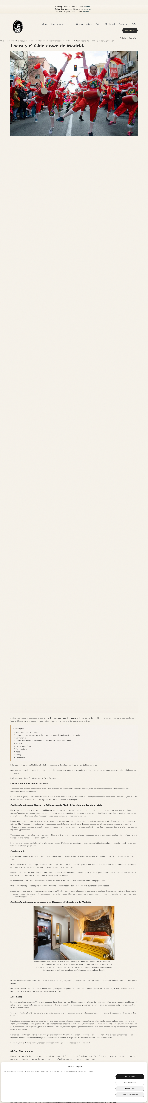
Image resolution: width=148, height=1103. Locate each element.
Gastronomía (20, 738)
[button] (141, 1066)
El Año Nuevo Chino (23, 746)
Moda (17, 752)
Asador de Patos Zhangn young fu (91, 881)
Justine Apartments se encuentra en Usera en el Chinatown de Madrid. (43, 741)
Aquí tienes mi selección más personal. (75, 1043)
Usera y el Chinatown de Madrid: (28, 732)
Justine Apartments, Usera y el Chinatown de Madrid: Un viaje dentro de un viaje (47, 735)
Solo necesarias (130, 1082)
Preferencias (130, 1089)
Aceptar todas (130, 1076)
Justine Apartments (21, 902)
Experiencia (20, 757)
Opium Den (109, 41)
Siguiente (132, 38)
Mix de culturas (21, 749)
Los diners (19, 743)
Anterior (123, 38)
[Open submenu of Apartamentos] (68, 24)
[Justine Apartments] (18, 18)
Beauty (18, 754)
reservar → (88, 6)
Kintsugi (95, 41)
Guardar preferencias (130, 1095)
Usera (73, 718)
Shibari (101, 41)
